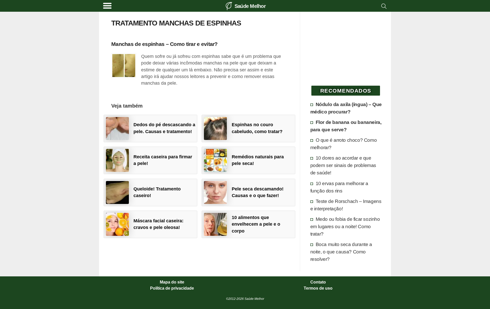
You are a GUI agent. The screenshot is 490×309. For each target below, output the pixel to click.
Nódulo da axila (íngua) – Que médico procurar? (346, 107)
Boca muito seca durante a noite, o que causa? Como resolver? (341, 251)
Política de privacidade (172, 288)
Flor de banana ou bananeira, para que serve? (346, 125)
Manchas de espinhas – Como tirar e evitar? (164, 44)
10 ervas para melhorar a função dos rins (339, 187)
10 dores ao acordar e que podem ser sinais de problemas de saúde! (343, 165)
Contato (318, 282)
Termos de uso (318, 288)
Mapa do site (172, 282)
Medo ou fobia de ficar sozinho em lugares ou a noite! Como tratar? (345, 226)
